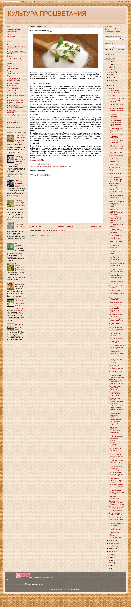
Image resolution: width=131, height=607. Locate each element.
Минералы (10, 71)
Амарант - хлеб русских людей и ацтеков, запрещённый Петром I (20, 139)
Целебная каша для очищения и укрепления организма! (115, 115)
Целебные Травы (66, 166)
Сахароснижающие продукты (115, 174)
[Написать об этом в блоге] (44, 164)
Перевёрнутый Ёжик (33, 22)
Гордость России (12, 39)
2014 (109, 61)
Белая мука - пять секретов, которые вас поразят (116, 281)
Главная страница (65, 226)
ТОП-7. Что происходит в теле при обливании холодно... (116, 360)
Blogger (78, 589)
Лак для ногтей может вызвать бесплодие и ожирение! (116, 474)
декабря (112, 551)
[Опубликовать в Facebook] (48, 164)
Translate (121, 49)
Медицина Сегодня (13, 66)
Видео (9, 34)
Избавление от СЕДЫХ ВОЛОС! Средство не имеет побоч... (116, 329)
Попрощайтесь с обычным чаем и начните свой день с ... (116, 293)
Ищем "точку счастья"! (116, 241)
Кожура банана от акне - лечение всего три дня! (115, 393)
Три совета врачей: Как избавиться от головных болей (115, 275)
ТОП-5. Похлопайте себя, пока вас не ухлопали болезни (116, 381)
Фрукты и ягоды (12, 120)
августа (112, 540)
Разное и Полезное (13, 115)
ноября (112, 548)
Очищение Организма (14, 93)
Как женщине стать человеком (115, 372)
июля (111, 88)
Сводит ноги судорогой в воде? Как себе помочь (20, 225)
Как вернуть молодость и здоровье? (116, 141)
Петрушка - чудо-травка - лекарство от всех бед (116, 162)
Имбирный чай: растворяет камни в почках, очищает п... (116, 263)
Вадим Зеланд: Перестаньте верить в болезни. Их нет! (116, 366)
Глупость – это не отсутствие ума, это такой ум (116, 456)
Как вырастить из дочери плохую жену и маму (116, 168)
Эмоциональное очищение (114, 184)
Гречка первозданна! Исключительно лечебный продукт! (116, 468)
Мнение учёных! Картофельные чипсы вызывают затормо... (115, 93)
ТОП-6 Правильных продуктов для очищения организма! (115, 443)
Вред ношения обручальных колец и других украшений (116, 146)
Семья (9, 117)
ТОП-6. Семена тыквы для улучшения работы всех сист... (116, 407)
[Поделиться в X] (46, 164)
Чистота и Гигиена (13, 125)
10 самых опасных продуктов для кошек (115, 251)
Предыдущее (95, 226)
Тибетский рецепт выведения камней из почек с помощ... (116, 236)
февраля (112, 75)
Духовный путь (11, 44)
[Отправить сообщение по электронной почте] (38, 164)
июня (111, 85)
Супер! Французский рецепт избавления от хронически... (116, 486)
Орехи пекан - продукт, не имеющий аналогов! (116, 245)
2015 (109, 64)
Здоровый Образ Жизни (44, 166)
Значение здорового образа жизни (116, 324)
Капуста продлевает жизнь (19, 245)
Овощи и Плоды (12, 90)
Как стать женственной (19, 283)
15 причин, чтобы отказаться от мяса (116, 151)
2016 (109, 67)
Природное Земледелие (15, 103)
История (9, 56)
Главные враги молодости (114, 298)
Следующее (35, 226)
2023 (109, 568)
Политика (10, 98)
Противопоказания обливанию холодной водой (115, 450)
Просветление (11, 110)
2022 (109, 565)
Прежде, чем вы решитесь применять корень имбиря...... (116, 400)
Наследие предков (13, 83)
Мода (8, 76)
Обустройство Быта (13, 88)
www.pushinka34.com (38, 160)
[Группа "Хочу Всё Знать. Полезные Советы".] (42, 577)
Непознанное (11, 85)
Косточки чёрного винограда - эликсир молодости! (116, 353)
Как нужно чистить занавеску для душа (116, 376)
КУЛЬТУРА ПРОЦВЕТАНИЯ (47, 13)
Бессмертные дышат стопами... (116, 225)
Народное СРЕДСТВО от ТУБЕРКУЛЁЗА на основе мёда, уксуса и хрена (20, 160)
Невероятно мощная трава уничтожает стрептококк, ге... (116, 436)
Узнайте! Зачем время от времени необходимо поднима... (116, 204)
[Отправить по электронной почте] (42, 164)
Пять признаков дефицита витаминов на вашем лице (114, 429)
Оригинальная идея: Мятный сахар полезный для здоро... (116, 422)
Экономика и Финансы (14, 127)
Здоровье (56, 166)
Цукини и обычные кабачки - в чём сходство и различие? (115, 219)
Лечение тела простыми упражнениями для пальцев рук (116, 212)
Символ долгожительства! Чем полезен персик (116, 269)
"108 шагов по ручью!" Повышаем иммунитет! (116, 136)
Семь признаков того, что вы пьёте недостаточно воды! (116, 197)
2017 (109, 69)
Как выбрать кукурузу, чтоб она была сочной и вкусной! (116, 462)
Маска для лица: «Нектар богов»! (115, 528)
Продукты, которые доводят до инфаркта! (115, 387)
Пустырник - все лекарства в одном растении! (116, 230)
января (112, 72)
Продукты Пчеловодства (15, 107)
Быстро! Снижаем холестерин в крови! (116, 518)
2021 (109, 563)
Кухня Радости (48, 22)
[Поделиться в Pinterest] (50, 164)
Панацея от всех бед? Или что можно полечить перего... (116, 508)
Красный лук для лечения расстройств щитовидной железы (116, 336)
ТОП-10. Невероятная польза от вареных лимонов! (116, 347)
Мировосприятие (12, 73)
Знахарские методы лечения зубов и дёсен (115, 130)
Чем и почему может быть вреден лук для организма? (116, 523)
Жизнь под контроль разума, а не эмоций (116, 319)
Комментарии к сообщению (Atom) (53, 230)
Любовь (9, 63)
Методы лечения (12, 68)
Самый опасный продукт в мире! (115, 497)
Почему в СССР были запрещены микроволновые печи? (20, 183)
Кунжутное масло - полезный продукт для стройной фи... (116, 179)
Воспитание (11, 36)
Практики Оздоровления (15, 100)
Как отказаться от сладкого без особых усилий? (116, 492)
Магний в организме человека (116, 315)
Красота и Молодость (14, 58)
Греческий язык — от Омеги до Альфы (116, 303)
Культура (10, 61)
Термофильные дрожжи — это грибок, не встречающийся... (115, 534)
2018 (109, 555)
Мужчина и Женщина (14, 78)
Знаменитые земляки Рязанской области (19, 326)
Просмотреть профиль (113, 31)
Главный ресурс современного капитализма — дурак (115, 309)
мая (110, 83)
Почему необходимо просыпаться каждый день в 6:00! (116, 257)
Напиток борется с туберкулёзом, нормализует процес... (115, 414)
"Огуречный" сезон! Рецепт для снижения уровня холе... (115, 190)
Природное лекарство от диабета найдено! (116, 109)
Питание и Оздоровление (15, 95)
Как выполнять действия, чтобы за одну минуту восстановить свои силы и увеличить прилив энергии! (16, 305)
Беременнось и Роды (14, 29)
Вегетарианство (12, 31)
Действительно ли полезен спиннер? (116, 513)
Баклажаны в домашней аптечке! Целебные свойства (116, 502)
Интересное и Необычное (15, 51)
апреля (112, 80)
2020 (109, 560)
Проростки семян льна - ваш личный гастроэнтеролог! (20, 204)
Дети (8, 41)
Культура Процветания (15, 22)
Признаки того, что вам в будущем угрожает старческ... (116, 100)
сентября (112, 543)
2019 (109, 557)
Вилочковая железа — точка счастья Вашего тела (19, 266)
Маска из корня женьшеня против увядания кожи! (115, 480)
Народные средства (13, 80)
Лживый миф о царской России (115, 342)
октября (112, 546)
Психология (11, 112)
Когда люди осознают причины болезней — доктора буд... (116, 156)
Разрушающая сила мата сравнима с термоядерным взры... (115, 123)
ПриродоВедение (12, 105)
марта (111, 77)
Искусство (10, 53)
